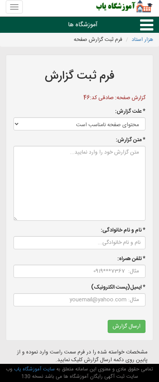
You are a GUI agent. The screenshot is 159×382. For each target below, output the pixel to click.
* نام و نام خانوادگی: (123, 230)
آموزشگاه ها (83, 25)
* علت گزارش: (130, 111)
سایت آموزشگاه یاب (33, 369)
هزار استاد (142, 39)
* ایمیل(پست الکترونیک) (118, 287)
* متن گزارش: (130, 140)
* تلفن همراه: (131, 259)
